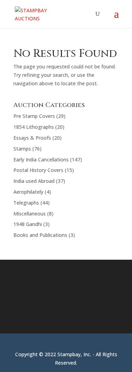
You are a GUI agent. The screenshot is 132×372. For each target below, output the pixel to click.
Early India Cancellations (41, 159)
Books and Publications (40, 235)
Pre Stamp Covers (34, 116)
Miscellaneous (29, 213)
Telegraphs (26, 202)
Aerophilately (28, 191)
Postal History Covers (38, 170)
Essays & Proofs (32, 137)
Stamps (22, 148)
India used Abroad (34, 181)
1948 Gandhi (27, 224)
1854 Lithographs (33, 127)
